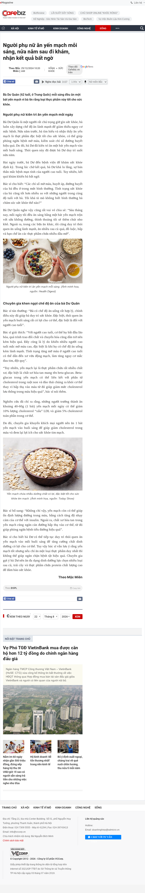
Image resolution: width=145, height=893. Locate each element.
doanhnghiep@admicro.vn (106, 829)
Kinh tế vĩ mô (42, 807)
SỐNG (103, 28)
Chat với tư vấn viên (101, 837)
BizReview (38, 13)
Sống (51, 68)
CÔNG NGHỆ (84, 28)
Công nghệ (82, 807)
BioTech (87, 19)
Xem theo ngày (20, 616)
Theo (42, 588)
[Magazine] (6, 3)
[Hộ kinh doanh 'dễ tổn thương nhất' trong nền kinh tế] (42, 746)
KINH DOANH (60, 28)
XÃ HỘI (15, 28)
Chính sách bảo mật (13, 840)
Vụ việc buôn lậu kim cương (114, 19)
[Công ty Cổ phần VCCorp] (19, 852)
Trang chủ (9, 807)
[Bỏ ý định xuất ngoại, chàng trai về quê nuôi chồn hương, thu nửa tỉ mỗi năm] (70, 746)
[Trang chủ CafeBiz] (3, 28)
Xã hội (25, 807)
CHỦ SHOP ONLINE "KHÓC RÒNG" (99, 13)
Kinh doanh (63, 807)
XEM (77, 616)
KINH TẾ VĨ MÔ (36, 28)
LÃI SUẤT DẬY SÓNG (62, 13)
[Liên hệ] (36, 81)
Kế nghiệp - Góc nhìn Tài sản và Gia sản (55, 19)
